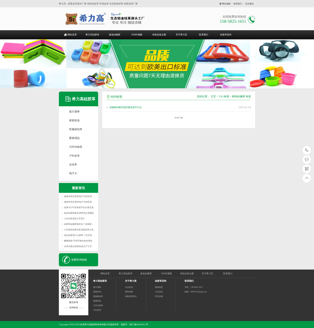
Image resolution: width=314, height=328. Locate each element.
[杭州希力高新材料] (104, 18)
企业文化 (129, 287)
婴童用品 (74, 138)
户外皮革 (74, 155)
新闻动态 (159, 287)
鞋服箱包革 (75, 129)
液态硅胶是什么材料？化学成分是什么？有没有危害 (88, 235)
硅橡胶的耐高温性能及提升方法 (126, 107)
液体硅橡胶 (114, 34)
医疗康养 (74, 111)
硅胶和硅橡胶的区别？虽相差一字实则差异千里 (86, 224)
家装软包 (74, 120)
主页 (213, 96)
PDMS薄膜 (136, 34)
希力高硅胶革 (92, 34)
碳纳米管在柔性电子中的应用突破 (80, 196)
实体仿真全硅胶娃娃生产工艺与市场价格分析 (85, 246)
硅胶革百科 (226, 34)
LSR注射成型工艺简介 (74, 218)
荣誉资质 (129, 292)
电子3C (73, 173)
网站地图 (226, 3)
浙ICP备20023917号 (138, 324)
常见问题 (159, 296)
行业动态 (159, 292)
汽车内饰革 (75, 146)
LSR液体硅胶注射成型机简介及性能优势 (83, 229)
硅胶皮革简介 (131, 296)
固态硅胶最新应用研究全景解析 (79, 213)
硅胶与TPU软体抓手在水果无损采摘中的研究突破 (87, 207)
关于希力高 (181, 34)
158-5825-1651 (307, 150)
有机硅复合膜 (159, 34)
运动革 (73, 164)
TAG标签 (224, 96)
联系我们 (238, 3)
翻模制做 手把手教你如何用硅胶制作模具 (83, 241)
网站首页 (72, 34)
